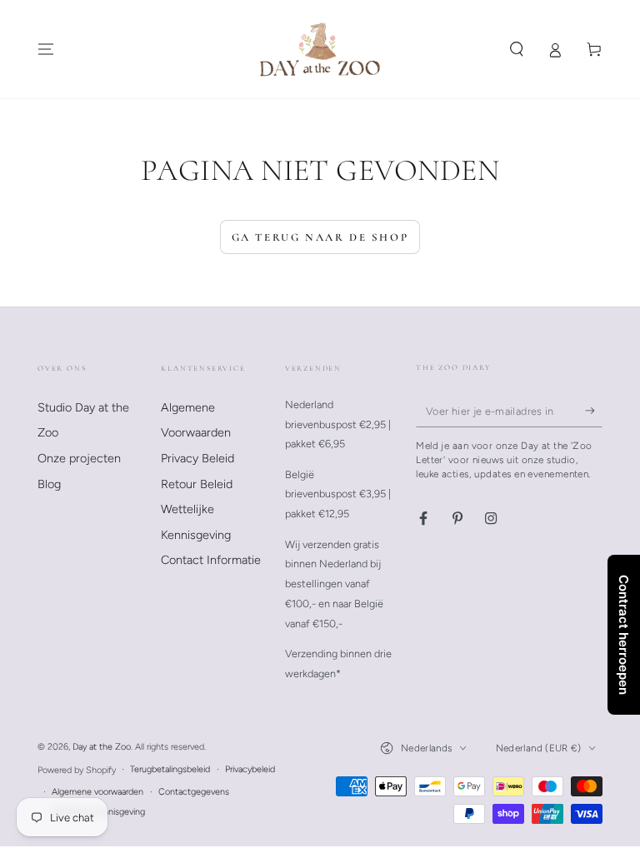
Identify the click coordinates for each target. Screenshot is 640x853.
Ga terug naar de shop (320, 237)
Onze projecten (79, 458)
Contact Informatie (211, 559)
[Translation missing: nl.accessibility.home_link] (320, 49)
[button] (516, 49)
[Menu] (46, 49)
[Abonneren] (593, 410)
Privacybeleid (250, 769)
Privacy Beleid (197, 458)
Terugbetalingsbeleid (170, 769)
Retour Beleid (196, 483)
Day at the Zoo (101, 746)
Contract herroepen (624, 635)
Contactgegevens (193, 791)
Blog (49, 483)
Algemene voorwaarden (97, 791)
